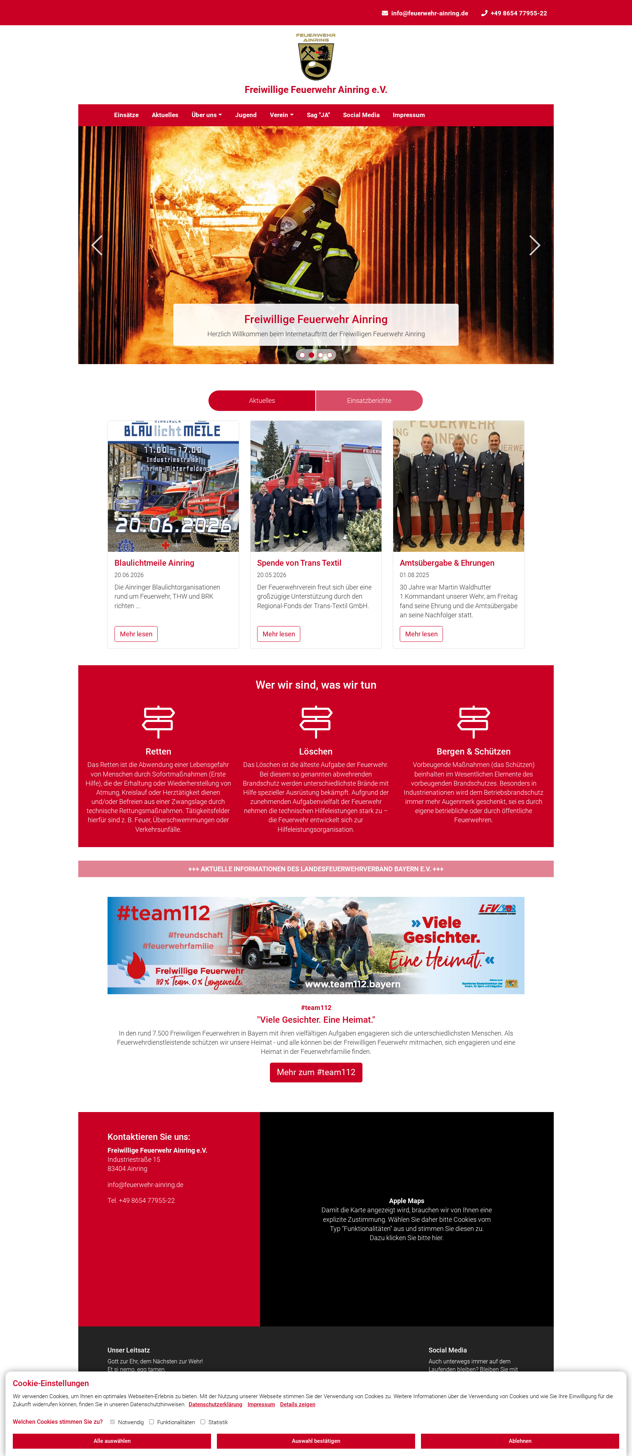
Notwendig (131, 1422)
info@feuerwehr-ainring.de (429, 13)
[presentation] (96, 245)
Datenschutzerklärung (215, 1404)
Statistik (218, 1422)
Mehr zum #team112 (316, 1072)
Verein (279, 115)
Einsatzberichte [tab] (369, 400)
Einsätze (126, 115)
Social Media (361, 115)
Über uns (204, 115)
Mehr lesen (136, 634)
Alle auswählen (112, 1441)
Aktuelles (165, 115)
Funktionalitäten (176, 1422)
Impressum (409, 115)
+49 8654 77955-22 (519, 13)
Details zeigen (297, 1404)
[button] (302, 355)
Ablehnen (520, 1441)
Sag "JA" (318, 115)
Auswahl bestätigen (316, 1441)
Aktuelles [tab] (262, 400)
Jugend (246, 115)
